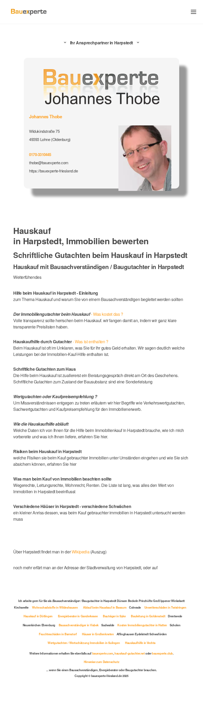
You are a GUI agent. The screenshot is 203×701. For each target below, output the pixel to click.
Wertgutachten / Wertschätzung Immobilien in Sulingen (84, 643)
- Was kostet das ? (68, 314)
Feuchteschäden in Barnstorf (58, 634)
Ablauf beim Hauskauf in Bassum (104, 607)
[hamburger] (193, 12)
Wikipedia (81, 552)
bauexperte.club (162, 653)
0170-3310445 (40, 154)
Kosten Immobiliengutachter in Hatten (142, 625)
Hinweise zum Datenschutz (101, 662)
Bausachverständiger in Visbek (79, 625)
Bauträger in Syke (114, 616)
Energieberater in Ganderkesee (78, 616)
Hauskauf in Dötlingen (38, 616)
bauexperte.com (102, 653)
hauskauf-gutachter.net (129, 653)
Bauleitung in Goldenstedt (148, 616)
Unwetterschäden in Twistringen (165, 607)
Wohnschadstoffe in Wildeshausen (55, 607)
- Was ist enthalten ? (60, 341)
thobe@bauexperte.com (48, 162)
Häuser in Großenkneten (98, 634)
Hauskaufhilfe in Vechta (140, 643)
